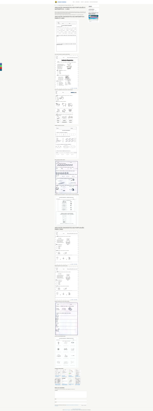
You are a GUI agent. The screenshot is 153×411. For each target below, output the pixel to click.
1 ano (57, 5)
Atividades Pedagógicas (67, 409)
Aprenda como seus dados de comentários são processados (66, 405)
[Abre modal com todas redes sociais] (1, 70)
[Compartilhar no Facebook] (1, 64)
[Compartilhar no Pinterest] (1, 68)
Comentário (56, 390)
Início (55, 5)
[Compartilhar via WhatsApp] (1, 66)
